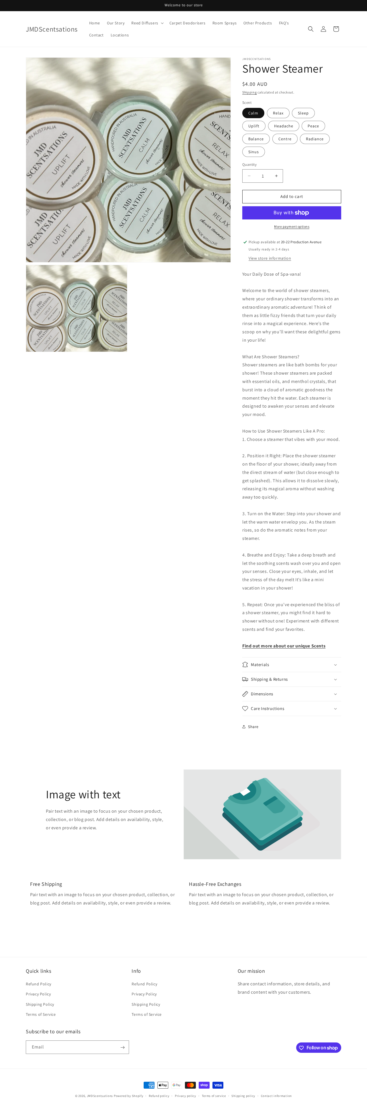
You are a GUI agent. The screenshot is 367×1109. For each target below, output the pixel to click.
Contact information (276, 1096)
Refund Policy (38, 984)
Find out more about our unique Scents (283, 646)
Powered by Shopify (128, 1096)
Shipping (249, 92)
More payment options (291, 226)
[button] (147, 23)
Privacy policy (185, 1096)
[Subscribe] (122, 1047)
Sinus (253, 151)
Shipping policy (243, 1096)
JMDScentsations (100, 1096)
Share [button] (253, 726)
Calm (253, 113)
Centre (285, 138)
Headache (283, 126)
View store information (270, 258)
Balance (256, 138)
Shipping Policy (40, 1004)
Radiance (315, 138)
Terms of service (214, 1096)
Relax (278, 113)
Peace (313, 126)
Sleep (303, 113)
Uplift (253, 126)
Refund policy (159, 1096)
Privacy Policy (38, 994)
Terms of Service (41, 1014)
